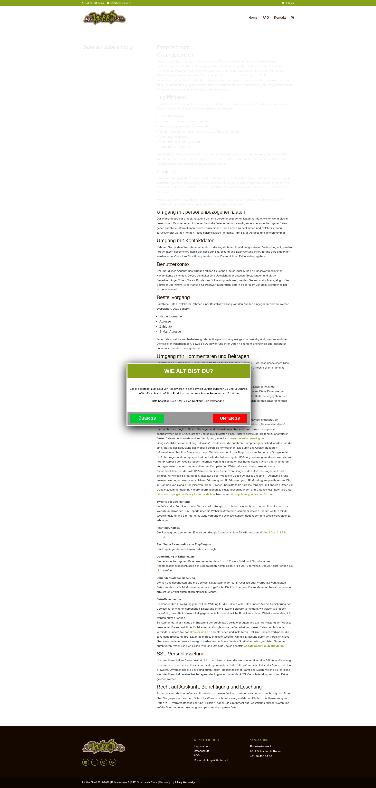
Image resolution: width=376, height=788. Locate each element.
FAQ (265, 17)
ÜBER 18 (147, 418)
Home (253, 17)
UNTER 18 (230, 418)
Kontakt (280, 17)
